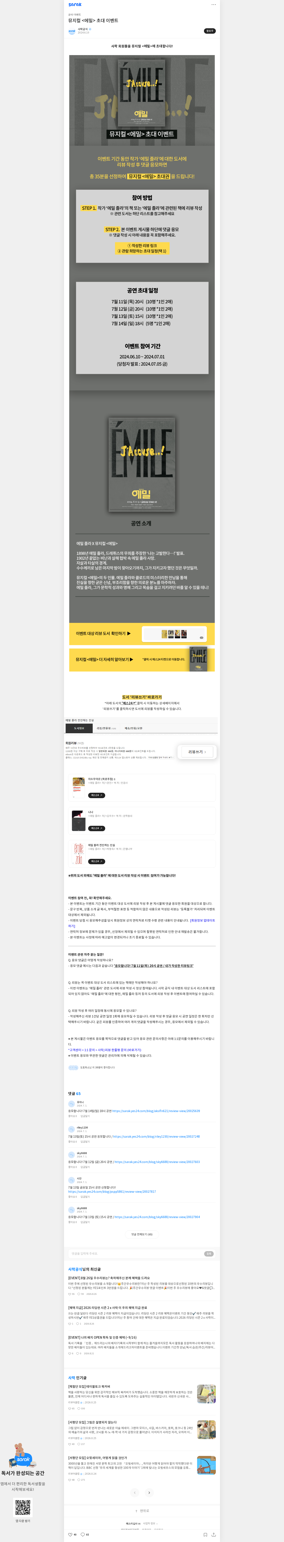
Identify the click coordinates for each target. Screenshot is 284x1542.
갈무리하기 (205, 1535)
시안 (79, 1178)
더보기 (214, 4)
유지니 (80, 1102)
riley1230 (82, 1127)
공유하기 (214, 1535)
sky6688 (82, 1153)
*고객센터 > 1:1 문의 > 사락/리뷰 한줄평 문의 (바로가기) (104, 1050)
